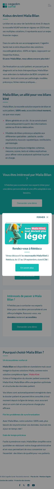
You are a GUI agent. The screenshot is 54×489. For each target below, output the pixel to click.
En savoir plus (27, 267)
